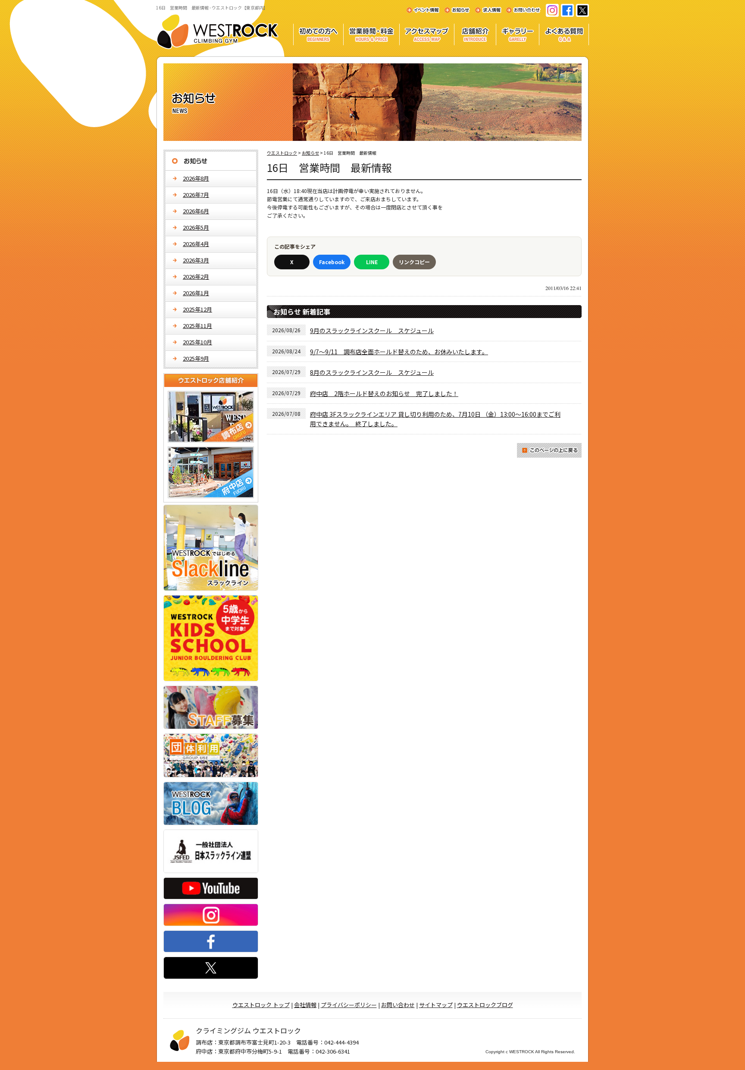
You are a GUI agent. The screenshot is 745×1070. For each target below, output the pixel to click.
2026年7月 (196, 194)
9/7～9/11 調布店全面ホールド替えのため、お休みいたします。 (399, 351)
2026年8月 (196, 178)
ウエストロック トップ (261, 1005)
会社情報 (305, 1005)
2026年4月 (196, 244)
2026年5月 (196, 227)
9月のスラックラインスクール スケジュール (372, 330)
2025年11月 (197, 325)
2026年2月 (196, 276)
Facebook (331, 261)
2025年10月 (197, 342)
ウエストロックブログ (485, 1005)
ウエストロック (282, 153)
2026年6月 (196, 211)
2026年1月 (196, 293)
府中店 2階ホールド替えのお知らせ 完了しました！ (384, 393)
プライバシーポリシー (349, 1005)
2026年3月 (196, 260)
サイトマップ (436, 1005)
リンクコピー (414, 261)
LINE (372, 261)
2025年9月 (196, 358)
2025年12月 (197, 309)
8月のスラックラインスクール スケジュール (372, 372)
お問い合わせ (398, 1005)
